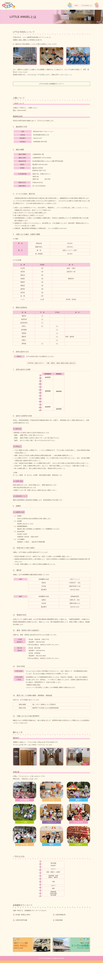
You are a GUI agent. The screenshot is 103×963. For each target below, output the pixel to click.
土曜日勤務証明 (60, 914)
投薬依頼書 (59, 920)
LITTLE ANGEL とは (86, 5)
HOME (76, 5)
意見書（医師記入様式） (23, 914)
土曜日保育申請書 (21, 920)
